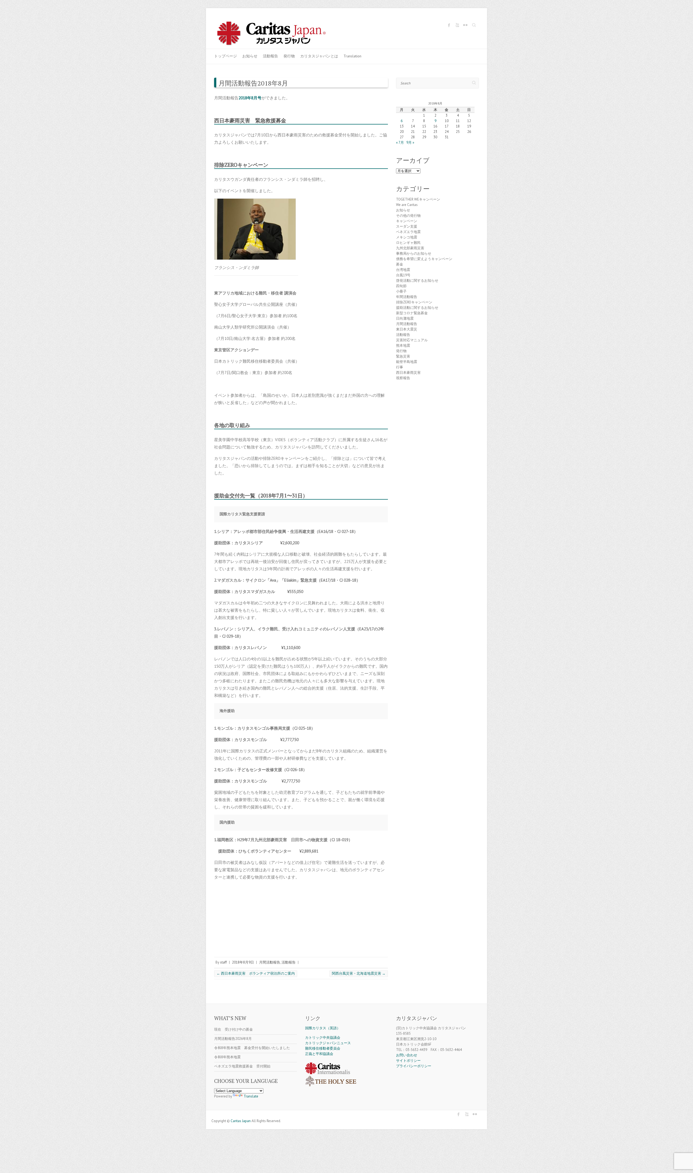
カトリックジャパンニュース (328, 1043)
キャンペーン (406, 221)
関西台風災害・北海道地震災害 (358, 973)
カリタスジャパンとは (319, 56)
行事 (399, 367)
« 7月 (400, 142)
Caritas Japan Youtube (457, 25)
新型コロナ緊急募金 (412, 313)
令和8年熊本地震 (227, 1057)
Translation (352, 56)
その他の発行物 (408, 215)
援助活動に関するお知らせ (417, 307)
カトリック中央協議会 (322, 1037)
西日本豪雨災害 (408, 372)
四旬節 (401, 286)
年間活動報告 (406, 296)
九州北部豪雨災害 (410, 248)
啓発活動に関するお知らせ (417, 280)
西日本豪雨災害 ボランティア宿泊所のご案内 (256, 973)
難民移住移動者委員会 (322, 1048)
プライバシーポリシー (413, 1066)
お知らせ (249, 56)
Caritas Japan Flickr (465, 25)
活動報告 (270, 56)
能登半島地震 (406, 361)
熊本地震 (403, 345)
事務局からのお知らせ (413, 253)
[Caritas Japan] (277, 34)
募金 (399, 264)
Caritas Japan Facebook (449, 25)
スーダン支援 (406, 226)
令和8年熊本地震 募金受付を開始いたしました (252, 1048)
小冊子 (401, 291)
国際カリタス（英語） (322, 1028)
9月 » (410, 142)
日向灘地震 (405, 318)
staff (223, 962)
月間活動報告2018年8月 (253, 83)
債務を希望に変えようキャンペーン (424, 259)
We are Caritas (407, 204)
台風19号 (403, 275)
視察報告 (403, 378)
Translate (251, 1096)
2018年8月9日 (243, 962)
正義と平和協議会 (319, 1053)
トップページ (225, 56)
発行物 (289, 56)
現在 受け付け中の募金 (233, 1029)
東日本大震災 (406, 329)
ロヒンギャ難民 (408, 242)
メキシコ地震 (406, 237)
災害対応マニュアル (412, 340)
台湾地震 (403, 269)
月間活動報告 (269, 962)
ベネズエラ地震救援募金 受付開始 (242, 1066)
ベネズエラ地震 (408, 232)
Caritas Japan (241, 1121)
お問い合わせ (406, 1055)
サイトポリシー (408, 1060)
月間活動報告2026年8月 (233, 1038)
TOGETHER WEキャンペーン (418, 199)
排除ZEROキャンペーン (414, 302)
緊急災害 (403, 356)
